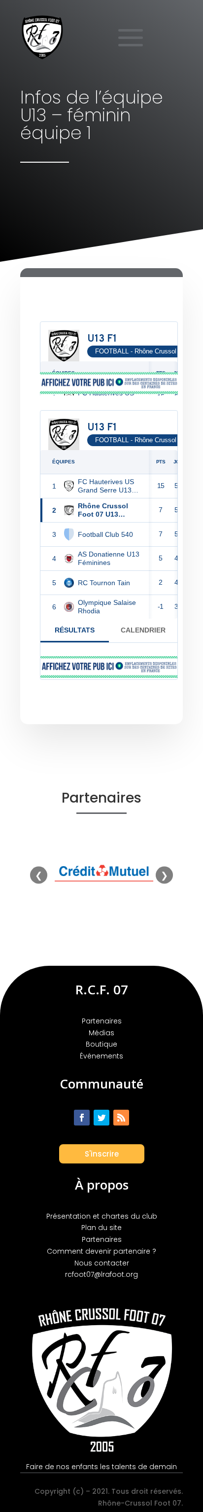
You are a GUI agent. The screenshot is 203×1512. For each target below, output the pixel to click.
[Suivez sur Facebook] (82, 1117)
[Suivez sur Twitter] (101, 1117)
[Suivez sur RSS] (121, 1117)
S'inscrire (102, 1154)
